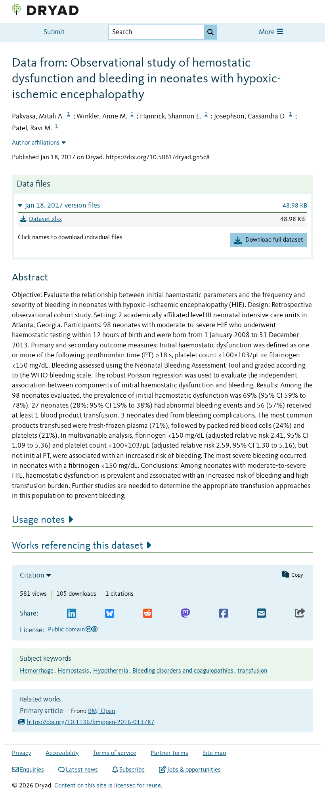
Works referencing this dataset (77, 546)
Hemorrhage (37, 671)
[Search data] (210, 32)
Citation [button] (32, 575)
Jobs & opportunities (193, 770)
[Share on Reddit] (147, 613)
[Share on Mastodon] (185, 613)
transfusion (252, 671)
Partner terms (169, 753)
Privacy (21, 753)
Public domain (66, 630)
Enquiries (32, 770)
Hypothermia (110, 671)
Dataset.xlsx (45, 219)
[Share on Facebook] (223, 613)
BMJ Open (101, 711)
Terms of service (114, 753)
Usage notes (38, 520)
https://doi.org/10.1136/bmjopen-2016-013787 (91, 722)
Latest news (82, 770)
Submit (54, 32)
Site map (214, 753)
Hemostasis (73, 671)
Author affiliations (35, 143)
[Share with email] (261, 613)
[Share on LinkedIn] (71, 613)
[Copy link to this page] (300, 613)
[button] (162, 205)
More (267, 32)
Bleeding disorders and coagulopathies (182, 671)
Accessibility (62, 753)
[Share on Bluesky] (109, 613)
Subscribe (132, 770)
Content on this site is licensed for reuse (107, 786)
